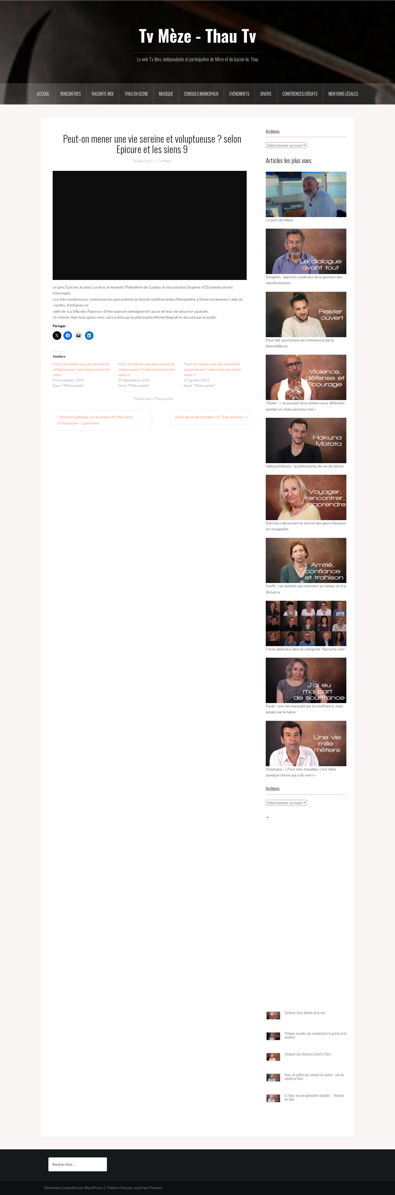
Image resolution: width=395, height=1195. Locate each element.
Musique (166, 94)
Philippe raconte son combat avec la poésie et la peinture (315, 1035)
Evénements (239, 94)
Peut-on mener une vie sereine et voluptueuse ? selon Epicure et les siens (81, 369)
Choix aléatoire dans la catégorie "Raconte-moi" (305, 649)
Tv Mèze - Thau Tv (197, 35)
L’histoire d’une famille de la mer (305, 1012)
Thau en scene (136, 94)
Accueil (43, 94)
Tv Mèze (164, 161)
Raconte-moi (102, 94)
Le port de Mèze (279, 220)
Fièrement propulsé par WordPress (73, 1187)
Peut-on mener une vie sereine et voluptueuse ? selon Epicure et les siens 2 (146, 369)
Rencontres (70, 94)
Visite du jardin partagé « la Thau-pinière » (210, 417)
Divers (265, 94)
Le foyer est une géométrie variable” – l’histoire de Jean (314, 1097)
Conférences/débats (300, 94)
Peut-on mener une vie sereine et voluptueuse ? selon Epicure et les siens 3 (212, 369)
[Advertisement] (306, 921)
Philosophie (163, 398)
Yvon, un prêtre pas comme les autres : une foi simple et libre (314, 1076)
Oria (122, 1187)
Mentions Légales (343, 94)
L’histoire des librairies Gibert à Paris (308, 1054)
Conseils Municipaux (201, 94)
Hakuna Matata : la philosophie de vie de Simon (305, 466)
